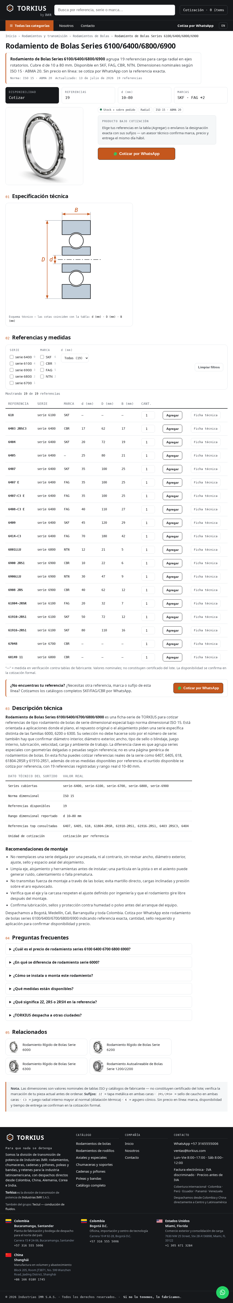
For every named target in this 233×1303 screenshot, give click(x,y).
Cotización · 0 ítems (203, 10)
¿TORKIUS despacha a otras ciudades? (47, 1015)
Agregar (172, 415)
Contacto (88, 25)
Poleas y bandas (88, 1178)
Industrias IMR (32, 1197)
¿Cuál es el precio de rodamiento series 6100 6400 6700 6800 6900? (72, 949)
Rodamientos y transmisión (44, 36)
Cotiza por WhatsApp (195, 25)
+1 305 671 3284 (178, 1245)
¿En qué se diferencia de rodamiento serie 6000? (56, 962)
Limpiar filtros (209, 367)
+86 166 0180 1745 (29, 1279)
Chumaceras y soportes (94, 1164)
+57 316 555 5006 (28, 1245)
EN (223, 25)
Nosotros (66, 25)
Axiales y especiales (91, 1157)
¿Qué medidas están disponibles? (43, 988)
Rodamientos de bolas (93, 1143)
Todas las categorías (32, 25)
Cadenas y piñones (90, 1171)
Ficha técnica (206, 415)
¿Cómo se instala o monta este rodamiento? (53, 975)
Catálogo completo (91, 1185)
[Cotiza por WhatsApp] (222, 1292)
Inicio (10, 36)
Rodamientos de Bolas (91, 36)
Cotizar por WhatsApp (139, 154)
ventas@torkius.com (190, 1150)
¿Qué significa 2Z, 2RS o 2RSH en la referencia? (55, 1001)
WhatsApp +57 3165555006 (196, 1143)
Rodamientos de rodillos (95, 1150)
